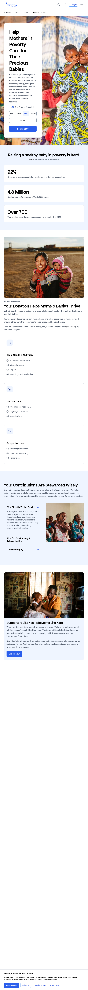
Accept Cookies (11, 985)
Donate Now (14, 654)
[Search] (58, 4)
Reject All (25, 985)
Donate (25, 13)
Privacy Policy (54, 985)
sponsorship (70, 326)
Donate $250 (23, 129)
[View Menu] (81, 4)
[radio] (12, 107)
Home (8, 13)
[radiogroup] (22, 107)
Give (16, 13)
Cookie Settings (40, 985)
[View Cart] (65, 4)
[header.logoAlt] (11, 6)
